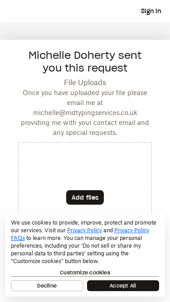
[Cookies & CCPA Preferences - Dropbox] (85, 255)
